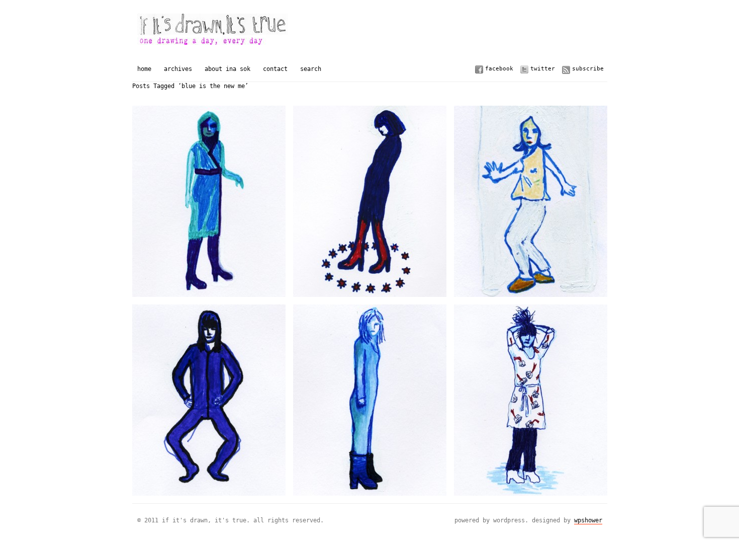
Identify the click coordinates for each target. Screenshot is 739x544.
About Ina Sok (227, 68)
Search (310, 68)
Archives (178, 68)
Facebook (499, 68)
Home (144, 68)
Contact (275, 68)
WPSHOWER (588, 520)
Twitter (542, 68)
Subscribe (588, 68)
